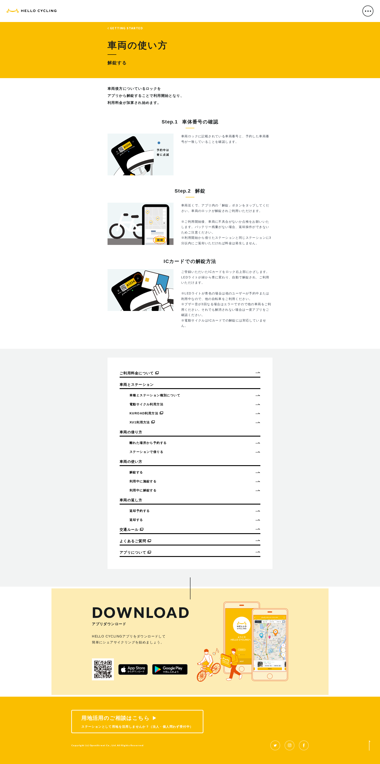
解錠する (136, 472)
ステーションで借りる (146, 452)
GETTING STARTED (126, 28)
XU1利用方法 (140, 422)
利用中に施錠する (143, 481)
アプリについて (133, 552)
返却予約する (140, 510)
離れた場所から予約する (148, 442)
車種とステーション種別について (155, 395)
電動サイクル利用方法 (146, 404)
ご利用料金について (137, 373)
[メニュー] (367, 11)
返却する (136, 520)
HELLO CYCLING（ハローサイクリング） (32, 11)
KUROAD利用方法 (144, 413)
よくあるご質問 (133, 541)
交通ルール (129, 529)
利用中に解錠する (143, 490)
